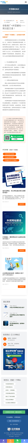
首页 (4, 441)
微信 (18, 441)
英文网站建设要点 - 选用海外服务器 (17, 324)
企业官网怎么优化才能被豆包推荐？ (17, 315)
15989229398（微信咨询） (14, 412)
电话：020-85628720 (14, 420)
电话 (10, 441)
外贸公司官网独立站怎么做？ (17, 307)
